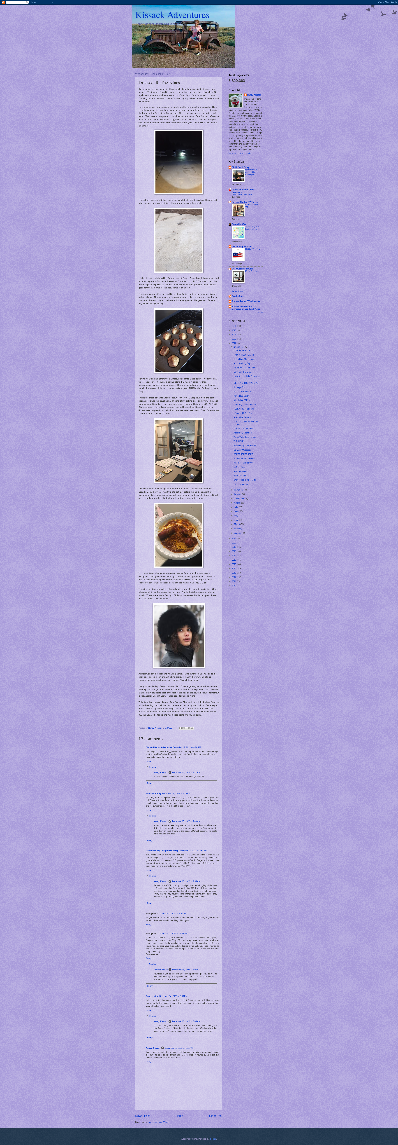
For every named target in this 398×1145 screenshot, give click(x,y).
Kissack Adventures (172, 14)
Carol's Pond (238, 296)
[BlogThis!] (183, 728)
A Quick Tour (239, 467)
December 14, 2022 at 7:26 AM (176, 793)
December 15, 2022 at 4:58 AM (179, 1048)
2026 (234, 326)
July (236, 507)
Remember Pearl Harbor (244, 458)
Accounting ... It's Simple (245, 446)
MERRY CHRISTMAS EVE (246, 383)
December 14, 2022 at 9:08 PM (173, 996)
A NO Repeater (240, 471)
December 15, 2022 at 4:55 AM (186, 881)
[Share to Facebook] (189, 728)
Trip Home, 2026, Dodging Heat (252, 228)
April (236, 520)
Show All (260, 313)
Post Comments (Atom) (158, 1122)
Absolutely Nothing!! (243, 433)
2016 (234, 560)
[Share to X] (186, 728)
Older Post (215, 1115)
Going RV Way (239, 224)
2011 (234, 581)
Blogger (213, 1139)
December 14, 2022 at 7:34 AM (193, 851)
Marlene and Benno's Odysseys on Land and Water (246, 307)
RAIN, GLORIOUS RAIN (245, 480)
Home (179, 1115)
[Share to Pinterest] (192, 728)
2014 (234, 568)
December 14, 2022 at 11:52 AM (173, 933)
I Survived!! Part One (243, 413)
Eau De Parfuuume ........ (245, 391)
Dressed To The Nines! (244, 428)
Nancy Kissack (161, 772)
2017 (234, 556)
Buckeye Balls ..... (242, 387)
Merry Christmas (252, 271)
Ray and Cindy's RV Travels (245, 202)
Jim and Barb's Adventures (159, 747)
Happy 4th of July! (252, 249)
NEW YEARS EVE (242, 350)
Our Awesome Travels (242, 269)
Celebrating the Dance (242, 246)
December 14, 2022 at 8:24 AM (173, 913)
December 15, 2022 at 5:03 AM (186, 970)
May (236, 516)
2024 (234, 334)
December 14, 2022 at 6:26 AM (187, 747)
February (238, 528)
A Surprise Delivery (242, 417)
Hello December (241, 484)
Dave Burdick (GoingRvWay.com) (162, 851)
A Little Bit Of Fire (242, 400)
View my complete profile (240, 153)
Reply (148, 761)
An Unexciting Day (242, 363)
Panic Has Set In (241, 396)
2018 (234, 551)
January (238, 533)
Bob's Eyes (237, 291)
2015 (234, 564)
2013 (234, 573)
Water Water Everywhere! (245, 437)
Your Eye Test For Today (245, 368)
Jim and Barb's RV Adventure (246, 301)
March (237, 524)
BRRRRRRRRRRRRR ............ (247, 454)
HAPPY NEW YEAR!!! (244, 355)
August (237, 503)
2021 (234, 538)
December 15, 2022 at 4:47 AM (186, 772)
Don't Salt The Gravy (243, 372)
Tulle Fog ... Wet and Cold (245, 404)
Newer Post (142, 1115)
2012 (234, 577)
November (239, 490)
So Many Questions (242, 450)
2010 (234, 586)
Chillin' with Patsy (240, 167)
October (238, 494)
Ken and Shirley (153, 793)
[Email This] (180, 728)
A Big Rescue (240, 476)
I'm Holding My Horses (244, 359)
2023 (234, 339)
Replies (152, 767)
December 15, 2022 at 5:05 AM (186, 1021)
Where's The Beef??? (243, 463)
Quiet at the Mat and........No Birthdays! (252, 172)
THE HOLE (239, 441)
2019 (234, 547)
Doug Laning (152, 996)
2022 (234, 343)
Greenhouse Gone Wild (242, 194)
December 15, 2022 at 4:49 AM (186, 821)
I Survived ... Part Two (244, 409)
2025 (234, 330)
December (239, 347)
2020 (234, 543)
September (239, 498)
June (236, 511)
